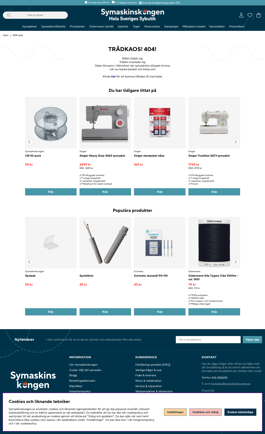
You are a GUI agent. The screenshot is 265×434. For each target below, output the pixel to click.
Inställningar (175, 412)
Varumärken (217, 26)
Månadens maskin (194, 26)
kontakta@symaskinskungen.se (230, 383)
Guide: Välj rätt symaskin (85, 370)
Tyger (136, 26)
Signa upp (252, 339)
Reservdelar (152, 26)
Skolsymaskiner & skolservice (154, 391)
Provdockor (77, 26)
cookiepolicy (28, 423)
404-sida (18, 35)
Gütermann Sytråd (101, 26)
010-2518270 (220, 377)
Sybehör (123, 26)
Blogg (73, 375)
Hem (5, 35)
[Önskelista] (250, 15)
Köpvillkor (75, 386)
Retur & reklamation (148, 381)
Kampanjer (171, 26)
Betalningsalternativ (82, 381)
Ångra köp (208, 390)
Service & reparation (148, 386)
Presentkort (236, 26)
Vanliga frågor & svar (148, 370)
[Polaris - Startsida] (132, 15)
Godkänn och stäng (205, 412)
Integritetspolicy (80, 391)
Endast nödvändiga (240, 412)
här (113, 76)
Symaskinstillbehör (53, 26)
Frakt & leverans (145, 375)
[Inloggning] (241, 15)
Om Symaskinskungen (83, 365)
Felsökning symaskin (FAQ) (152, 365)
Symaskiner (29, 26)
